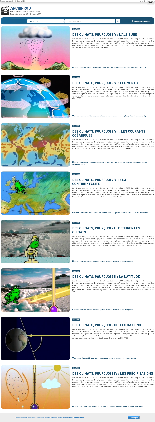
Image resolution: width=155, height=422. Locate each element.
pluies (116, 67)
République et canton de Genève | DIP (13, 1)
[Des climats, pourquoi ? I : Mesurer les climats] (35, 241)
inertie (91, 213)
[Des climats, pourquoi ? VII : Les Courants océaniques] (35, 145)
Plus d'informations (76, 417)
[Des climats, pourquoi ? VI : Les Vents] (35, 96)
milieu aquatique (108, 162)
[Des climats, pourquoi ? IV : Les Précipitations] (35, 387)
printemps (132, 358)
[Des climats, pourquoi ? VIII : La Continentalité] (35, 193)
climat (76, 67)
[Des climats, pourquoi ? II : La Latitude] (35, 290)
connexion (143, 1)
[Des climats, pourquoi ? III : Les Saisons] (35, 338)
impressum (151, 1)
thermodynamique (140, 116)
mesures (83, 67)
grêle (82, 406)
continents (84, 162)
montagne (97, 67)
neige (104, 67)
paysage (110, 67)
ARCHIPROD (20, 8)
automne (77, 358)
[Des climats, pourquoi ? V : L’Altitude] (35, 48)
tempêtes (143, 67)
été (88, 358)
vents (83, 164)
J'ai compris (133, 418)
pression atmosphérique (129, 67)
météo (89, 67)
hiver (92, 358)
